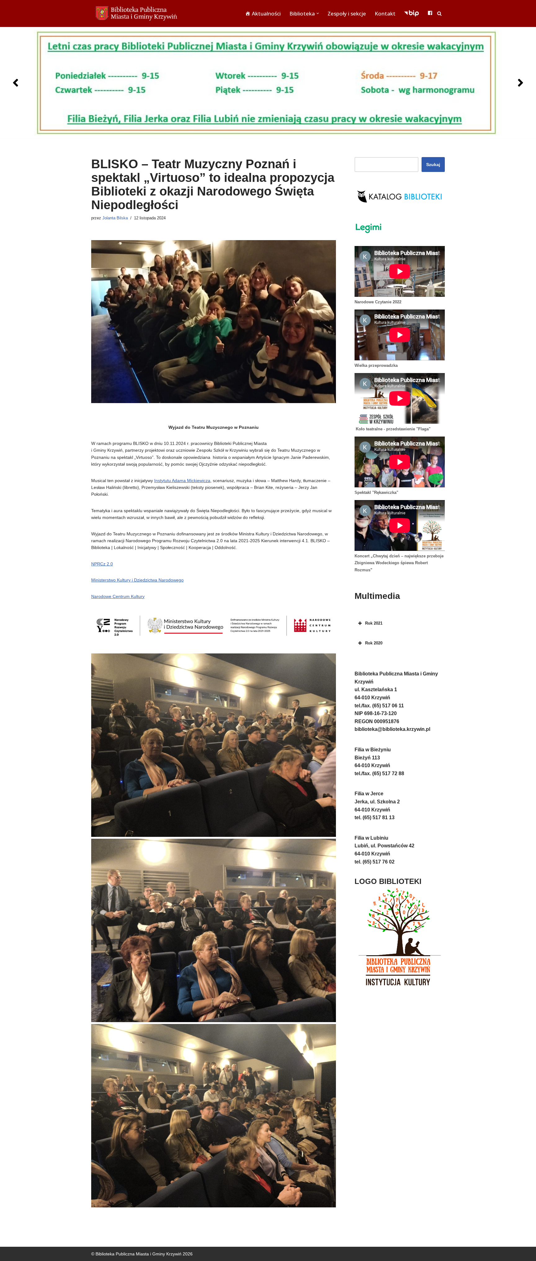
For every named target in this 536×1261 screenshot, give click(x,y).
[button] (317, 13)
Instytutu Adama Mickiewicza (182, 480)
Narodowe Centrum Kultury (118, 596)
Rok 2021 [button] (373, 623)
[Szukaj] (439, 13)
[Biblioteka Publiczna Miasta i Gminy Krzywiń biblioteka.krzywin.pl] (137, 13)
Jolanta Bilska (115, 218)
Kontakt (385, 13)
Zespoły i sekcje (347, 13)
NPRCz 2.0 (102, 563)
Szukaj (433, 164)
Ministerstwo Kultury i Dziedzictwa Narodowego (137, 580)
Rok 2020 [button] (373, 643)
